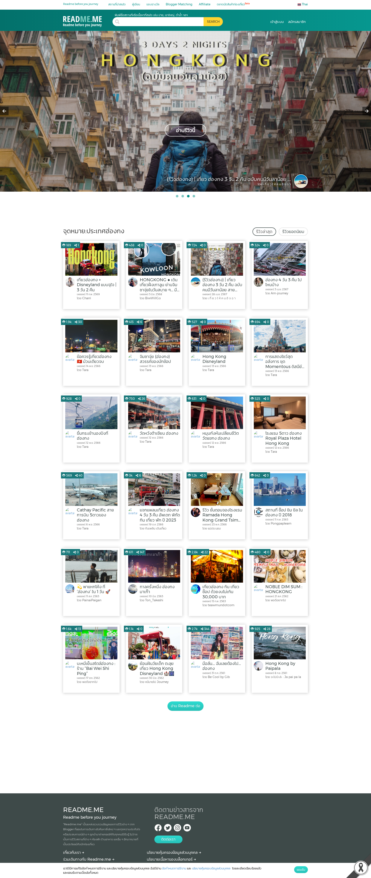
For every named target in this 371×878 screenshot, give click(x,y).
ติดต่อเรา (168, 839)
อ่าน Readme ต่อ (185, 706)
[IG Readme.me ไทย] (177, 829)
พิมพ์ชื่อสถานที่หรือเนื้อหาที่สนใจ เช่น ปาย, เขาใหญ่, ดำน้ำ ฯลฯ (151, 15)
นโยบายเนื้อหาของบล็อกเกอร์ (170, 859)
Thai (304, 4)
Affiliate (204, 4)
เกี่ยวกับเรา (72, 852)
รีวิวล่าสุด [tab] (264, 231)
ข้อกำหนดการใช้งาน (174, 868)
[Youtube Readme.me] (187, 829)
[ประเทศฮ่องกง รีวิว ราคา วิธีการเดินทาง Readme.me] (88, 20)
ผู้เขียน (136, 4)
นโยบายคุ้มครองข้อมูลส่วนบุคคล (173, 852)
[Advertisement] (185, 747)
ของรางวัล (152, 4)
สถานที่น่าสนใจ (117, 4)
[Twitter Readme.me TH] (168, 829)
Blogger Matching (179, 4)
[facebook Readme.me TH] (158, 829)
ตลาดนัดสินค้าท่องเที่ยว (233, 4)
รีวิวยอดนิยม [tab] (293, 231)
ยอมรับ (301, 870)
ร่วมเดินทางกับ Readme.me (87, 859)
